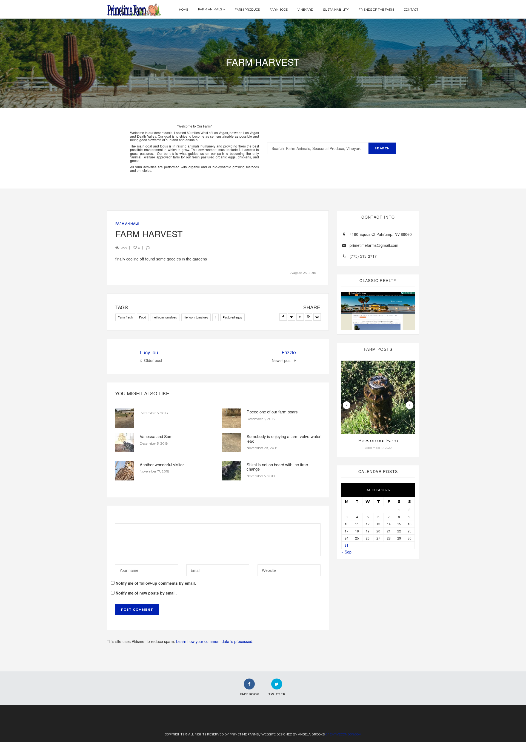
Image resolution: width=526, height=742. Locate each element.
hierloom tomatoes (196, 317)
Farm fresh (125, 317)
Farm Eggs (279, 9)
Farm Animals (210, 9)
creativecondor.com (343, 734)
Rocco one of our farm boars (272, 412)
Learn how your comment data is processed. (215, 641)
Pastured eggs (232, 317)
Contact (411, 9)
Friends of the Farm (376, 9)
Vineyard (305, 9)
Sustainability (335, 9)
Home (183, 9)
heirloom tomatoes (165, 317)
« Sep (346, 552)
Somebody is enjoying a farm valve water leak (284, 438)
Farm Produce (247, 9)
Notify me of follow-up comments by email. (156, 583)
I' (215, 317)
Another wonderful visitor (162, 464)
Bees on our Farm (378, 440)
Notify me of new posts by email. (146, 593)
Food (142, 317)
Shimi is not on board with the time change (277, 467)
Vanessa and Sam (156, 436)
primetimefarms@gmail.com (374, 245)
